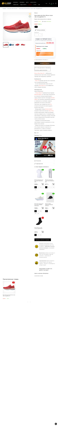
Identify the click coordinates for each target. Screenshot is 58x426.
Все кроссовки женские (12, 8)
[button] (16, 2)
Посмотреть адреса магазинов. (41, 70)
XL (35, 189)
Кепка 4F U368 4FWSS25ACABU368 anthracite (49, 204)
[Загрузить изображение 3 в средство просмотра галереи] (17, 44)
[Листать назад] (28, 302)
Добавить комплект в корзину (42, 239)
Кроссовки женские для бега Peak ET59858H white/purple (38, 204)
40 (38, 213)
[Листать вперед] (30, 302)
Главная (4, 8)
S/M (46, 211)
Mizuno (36, 13)
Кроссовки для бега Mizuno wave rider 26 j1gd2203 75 (30, 8)
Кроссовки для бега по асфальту (44, 19)
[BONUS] (51, 3)
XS (35, 187)
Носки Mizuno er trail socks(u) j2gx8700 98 (38, 228)
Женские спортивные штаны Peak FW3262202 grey (49, 180)
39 (35, 213)
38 (40, 211)
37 (36, 26)
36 (35, 211)
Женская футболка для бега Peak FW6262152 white (38, 180)
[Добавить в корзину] (42, 184)
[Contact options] (56, 424)
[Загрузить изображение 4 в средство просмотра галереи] (23, 44)
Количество (36, 32)
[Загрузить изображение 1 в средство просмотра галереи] (5, 44)
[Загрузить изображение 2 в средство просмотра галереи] (11, 44)
